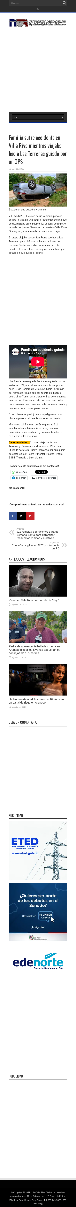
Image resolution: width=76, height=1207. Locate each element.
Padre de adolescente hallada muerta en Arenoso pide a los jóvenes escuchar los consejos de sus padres (34, 650)
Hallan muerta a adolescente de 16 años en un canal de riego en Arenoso (36, 700)
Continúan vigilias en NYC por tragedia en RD (35, 545)
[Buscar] (64, 3)
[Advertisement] (38, 69)
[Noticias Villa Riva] (38, 24)
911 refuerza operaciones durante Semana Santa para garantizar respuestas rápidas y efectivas (37, 533)
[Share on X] (21, 516)
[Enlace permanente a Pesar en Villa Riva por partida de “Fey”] (38, 595)
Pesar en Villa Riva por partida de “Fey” (34, 600)
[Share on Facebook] (13, 516)
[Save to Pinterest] (30, 516)
